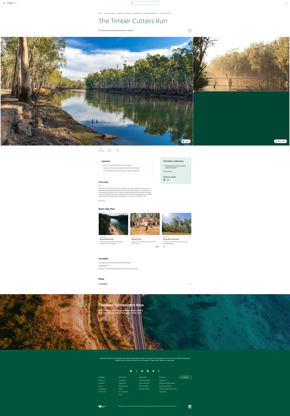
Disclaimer (101, 383)
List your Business (144, 383)
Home (100, 13)
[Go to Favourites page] (286, 3)
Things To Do (122, 383)
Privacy (100, 386)
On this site (122, 377)
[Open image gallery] (97, 145)
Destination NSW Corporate (167, 383)
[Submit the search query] (132, 3)
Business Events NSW (165, 386)
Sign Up (102, 318)
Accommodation (123, 391)
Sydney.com (162, 380)
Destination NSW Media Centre (168, 389)
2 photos (187, 141)
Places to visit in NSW (109, 13)
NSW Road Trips (123, 386)
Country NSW (120, 13)
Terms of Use (102, 391)
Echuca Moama (137, 13)
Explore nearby (281, 141)
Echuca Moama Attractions (150, 13)
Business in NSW (143, 386)
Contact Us (101, 380)
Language (185, 377)
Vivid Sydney (163, 391)
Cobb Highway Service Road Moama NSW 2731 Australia (117, 30)
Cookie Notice (102, 389)
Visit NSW (101, 377)
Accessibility (102, 284)
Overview (101, 151)
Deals (120, 394)
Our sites (162, 377)
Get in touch (168, 171)
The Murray (128, 13)
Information (143, 377)
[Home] (11, 3)
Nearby (109, 151)
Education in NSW (144, 389)
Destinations (122, 380)
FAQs (117, 151)
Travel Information (144, 380)
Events (120, 389)
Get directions (102, 265)
